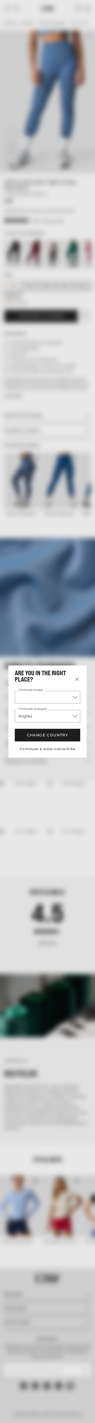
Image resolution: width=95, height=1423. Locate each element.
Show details (67, 775)
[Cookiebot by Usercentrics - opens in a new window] (55, 613)
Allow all (47, 790)
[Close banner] (87, 613)
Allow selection (48, 806)
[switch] (81, 720)
